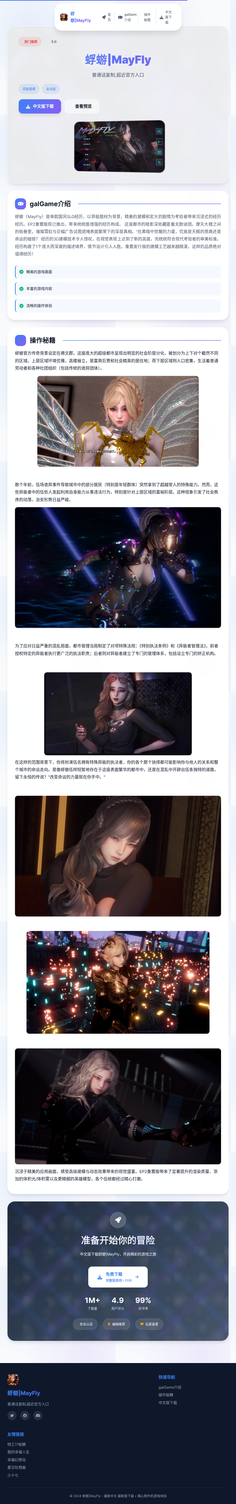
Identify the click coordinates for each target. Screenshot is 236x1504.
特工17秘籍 (16, 1444)
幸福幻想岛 (16, 1459)
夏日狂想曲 (16, 1467)
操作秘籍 (166, 1395)
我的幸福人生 (18, 1452)
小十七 (12, 1475)
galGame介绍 (170, 1387)
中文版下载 (168, 1402)
